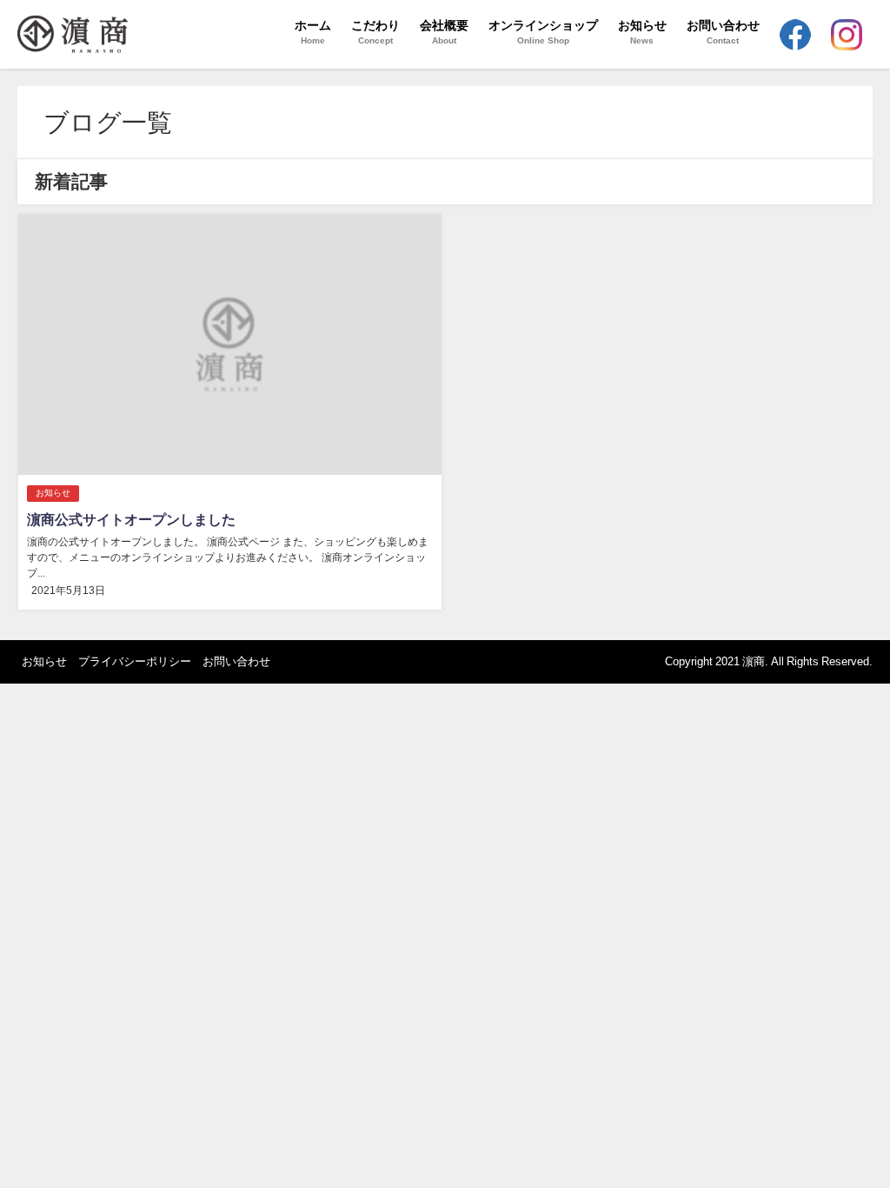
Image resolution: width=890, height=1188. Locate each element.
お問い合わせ (236, 661)
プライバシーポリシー (134, 661)
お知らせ (53, 493)
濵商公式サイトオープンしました (131, 519)
